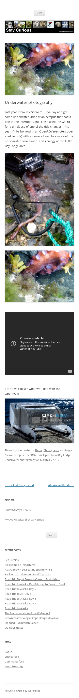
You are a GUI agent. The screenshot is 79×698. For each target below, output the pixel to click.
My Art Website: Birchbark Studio (25, 519)
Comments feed (14, 661)
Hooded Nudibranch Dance (21, 623)
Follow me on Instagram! (20, 565)
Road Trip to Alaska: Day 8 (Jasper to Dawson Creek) (35, 584)
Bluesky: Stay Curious (18, 510)
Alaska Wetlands (61, 485)
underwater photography (20, 460)
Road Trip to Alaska (16, 608)
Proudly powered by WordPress (22, 690)
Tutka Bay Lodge (61, 455)
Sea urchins (12, 560)
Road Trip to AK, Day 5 (18, 594)
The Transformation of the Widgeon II (27, 613)
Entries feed (12, 656)
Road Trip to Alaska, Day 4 (20, 598)
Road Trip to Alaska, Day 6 (20, 589)
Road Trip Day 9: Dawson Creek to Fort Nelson (32, 579)
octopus (19, 455)
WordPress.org (14, 666)
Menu (39, 12)
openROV (30, 455)
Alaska (38, 450)
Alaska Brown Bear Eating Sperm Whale (28, 569)
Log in (8, 652)
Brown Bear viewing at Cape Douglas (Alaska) (32, 618)
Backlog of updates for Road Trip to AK (28, 574)
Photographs (51, 450)
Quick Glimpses (14, 627)
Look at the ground (19, 485)
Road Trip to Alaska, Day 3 (20, 603)
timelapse (43, 455)
